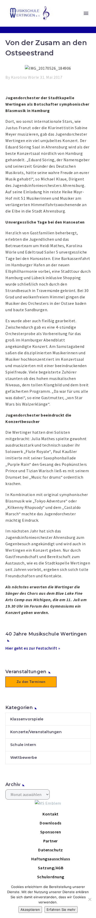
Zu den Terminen (31, 682)
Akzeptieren (30, 909)
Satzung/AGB (50, 867)
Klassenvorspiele (26, 719)
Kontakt (50, 813)
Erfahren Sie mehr (61, 909)
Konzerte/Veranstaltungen (36, 732)
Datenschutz (50, 849)
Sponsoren (50, 831)
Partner (50, 840)
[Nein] (89, 899)
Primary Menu (86, 13)
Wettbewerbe (23, 757)
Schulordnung (50, 876)
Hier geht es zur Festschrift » (32, 648)
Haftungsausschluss (50, 858)
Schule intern (23, 744)
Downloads (50, 822)
